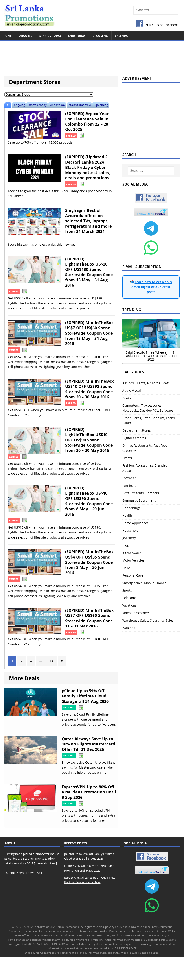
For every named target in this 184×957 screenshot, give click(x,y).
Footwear (129, 478)
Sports (127, 590)
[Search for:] (155, 10)
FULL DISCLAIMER (125, 948)
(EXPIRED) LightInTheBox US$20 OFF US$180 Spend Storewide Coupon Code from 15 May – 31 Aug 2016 (89, 272)
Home (7, 36)
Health (127, 515)
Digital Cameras (134, 438)
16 (51, 660)
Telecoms (129, 598)
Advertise (34, 873)
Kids (125, 545)
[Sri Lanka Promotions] (92, 15)
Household (130, 530)
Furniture (129, 485)
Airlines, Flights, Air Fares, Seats (146, 383)
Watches (128, 628)
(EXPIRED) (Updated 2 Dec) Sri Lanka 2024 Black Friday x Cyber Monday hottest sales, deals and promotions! (87, 167)
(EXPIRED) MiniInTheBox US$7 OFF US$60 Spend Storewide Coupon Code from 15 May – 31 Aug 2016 (89, 333)
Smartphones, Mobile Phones (144, 583)
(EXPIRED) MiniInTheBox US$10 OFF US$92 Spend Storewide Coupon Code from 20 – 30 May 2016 (89, 389)
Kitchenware (131, 553)
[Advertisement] (92, 56)
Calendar (122, 36)
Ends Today (76, 36)
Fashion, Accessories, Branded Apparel (145, 467)
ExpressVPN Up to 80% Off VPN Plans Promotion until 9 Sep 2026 (89, 792)
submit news (151, 927)
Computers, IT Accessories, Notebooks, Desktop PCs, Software (147, 408)
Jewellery (129, 538)
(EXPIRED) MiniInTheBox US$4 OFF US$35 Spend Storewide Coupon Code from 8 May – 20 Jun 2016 (89, 562)
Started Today (50, 36)
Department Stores (136, 430)
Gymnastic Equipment (139, 500)
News (126, 568)
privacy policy (113, 927)
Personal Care (132, 575)
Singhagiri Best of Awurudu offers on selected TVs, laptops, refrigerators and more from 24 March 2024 (88, 221)
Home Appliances (135, 523)
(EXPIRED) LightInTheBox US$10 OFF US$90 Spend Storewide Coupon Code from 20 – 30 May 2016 (89, 440)
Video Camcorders (136, 613)
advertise (136, 927)
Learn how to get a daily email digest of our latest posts (151, 287)
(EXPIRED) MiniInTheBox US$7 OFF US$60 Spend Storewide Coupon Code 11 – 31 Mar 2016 (89, 618)
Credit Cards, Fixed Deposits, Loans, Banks (148, 420)
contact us (165, 927)
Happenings (131, 508)
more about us (45, 863)
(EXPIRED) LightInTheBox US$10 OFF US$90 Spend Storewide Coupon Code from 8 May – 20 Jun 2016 (89, 501)
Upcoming (100, 36)
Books (126, 398)
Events (127, 458)
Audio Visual (131, 390)
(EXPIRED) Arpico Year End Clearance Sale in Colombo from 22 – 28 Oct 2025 (87, 121)
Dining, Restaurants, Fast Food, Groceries (145, 447)
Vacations (129, 605)
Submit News (15, 873)
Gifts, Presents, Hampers (140, 493)
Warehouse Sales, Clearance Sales (147, 620)
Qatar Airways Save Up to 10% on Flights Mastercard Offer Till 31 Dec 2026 (88, 744)
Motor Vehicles (133, 560)
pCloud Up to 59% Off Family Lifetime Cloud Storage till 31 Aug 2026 (85, 696)
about (126, 927)
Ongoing (26, 36)
